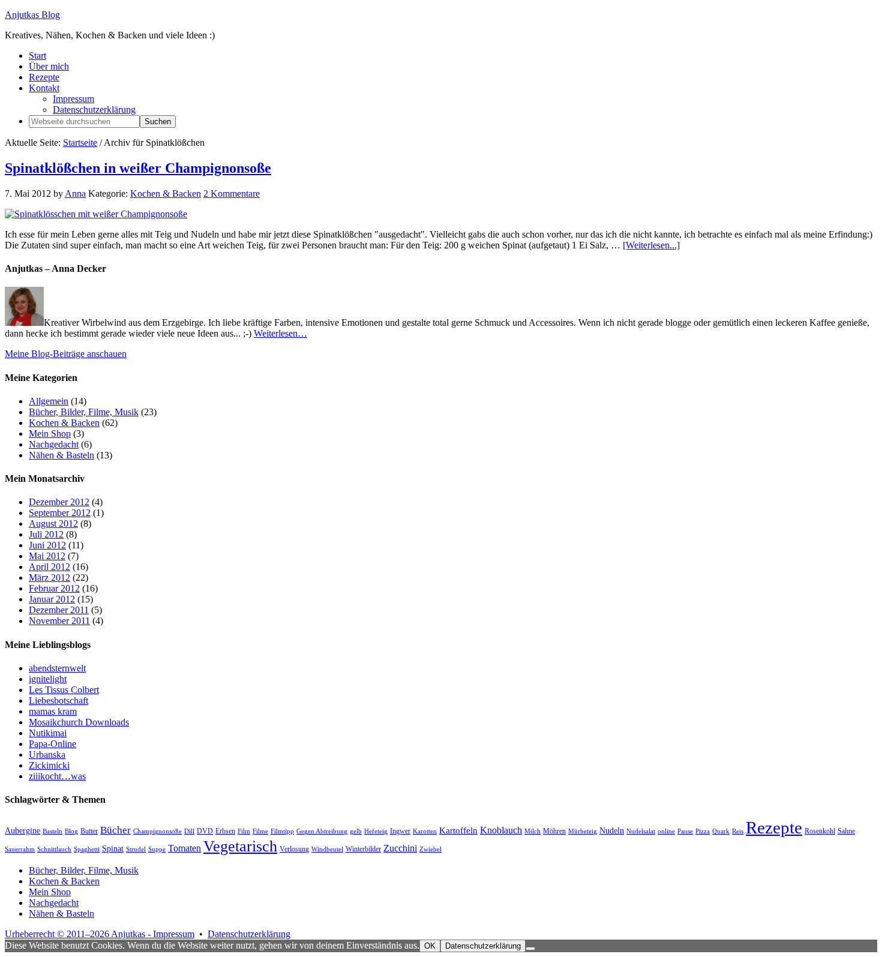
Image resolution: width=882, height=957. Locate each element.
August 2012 (53, 523)
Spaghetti (87, 849)
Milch (532, 831)
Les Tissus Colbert (64, 690)
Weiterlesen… (280, 333)
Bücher (115, 830)
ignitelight (48, 679)
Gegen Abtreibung (321, 831)
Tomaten (184, 848)
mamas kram (53, 711)
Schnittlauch (54, 849)
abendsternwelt (57, 668)
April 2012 (49, 567)
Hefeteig (376, 831)
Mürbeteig (582, 831)
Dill (189, 831)
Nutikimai (48, 733)
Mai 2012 (47, 556)
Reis (737, 831)
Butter (89, 831)
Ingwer (400, 831)
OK (430, 945)
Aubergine (22, 830)
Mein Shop (50, 433)
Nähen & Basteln (61, 455)
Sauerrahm (20, 849)
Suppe (157, 849)
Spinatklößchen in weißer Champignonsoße (138, 168)
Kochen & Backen (165, 193)
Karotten (425, 831)
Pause (685, 831)
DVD (205, 831)
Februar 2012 (54, 588)
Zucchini (400, 848)
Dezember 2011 (59, 610)
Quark (721, 831)
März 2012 (49, 577)
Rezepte (774, 827)
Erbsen (225, 831)
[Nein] (530, 948)
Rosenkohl (820, 831)
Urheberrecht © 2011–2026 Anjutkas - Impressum (99, 934)
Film (244, 831)
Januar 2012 (52, 599)
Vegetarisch (240, 846)
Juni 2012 (47, 545)
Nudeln (611, 830)
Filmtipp (282, 831)
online (666, 831)
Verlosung (294, 849)
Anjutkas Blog (32, 15)
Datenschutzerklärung (249, 934)
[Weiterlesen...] (651, 245)
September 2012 (60, 513)
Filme (260, 831)
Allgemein (48, 401)
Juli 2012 (46, 534)
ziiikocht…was (57, 776)
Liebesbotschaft (58, 700)
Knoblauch (501, 830)
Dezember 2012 (59, 502)
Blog (71, 831)
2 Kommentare (231, 193)
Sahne (846, 831)
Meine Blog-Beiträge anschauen (66, 354)
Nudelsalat (640, 831)
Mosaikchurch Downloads (79, 722)
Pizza (702, 831)
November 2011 (59, 621)
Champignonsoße (157, 831)
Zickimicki (49, 765)
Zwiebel (430, 849)
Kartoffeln (458, 830)
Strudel (136, 849)
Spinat (113, 848)
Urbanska (47, 754)
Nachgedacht (54, 444)
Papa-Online (52, 744)
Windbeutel (327, 849)
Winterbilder (363, 849)
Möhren (554, 831)
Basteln (52, 831)
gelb (356, 831)
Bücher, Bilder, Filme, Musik (84, 412)
